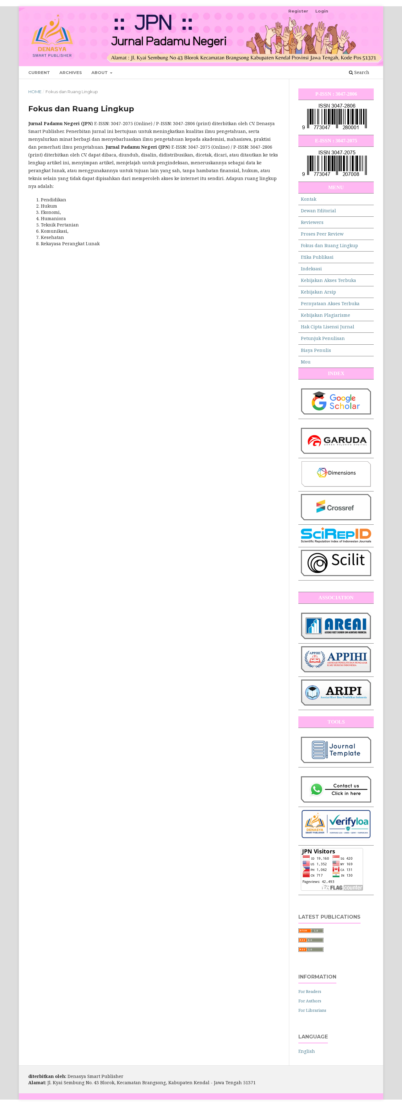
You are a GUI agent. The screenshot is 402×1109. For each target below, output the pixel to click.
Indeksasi (311, 269)
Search (361, 72)
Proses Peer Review (322, 234)
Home (34, 91)
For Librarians (312, 1010)
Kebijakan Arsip (318, 292)
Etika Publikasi (317, 257)
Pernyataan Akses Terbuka (330, 303)
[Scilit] (336, 574)
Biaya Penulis (316, 350)
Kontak (308, 199)
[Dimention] (336, 485)
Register (298, 10)
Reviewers (312, 222)
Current (39, 72)
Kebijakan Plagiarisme (325, 315)
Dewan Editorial (318, 211)
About (100, 72)
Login (321, 10)
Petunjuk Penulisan (323, 338)
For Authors (309, 1001)
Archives (70, 72)
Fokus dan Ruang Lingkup (329, 245)
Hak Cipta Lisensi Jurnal (327, 327)
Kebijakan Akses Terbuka (328, 280)
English (306, 1051)
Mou (306, 362)
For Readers (309, 991)
